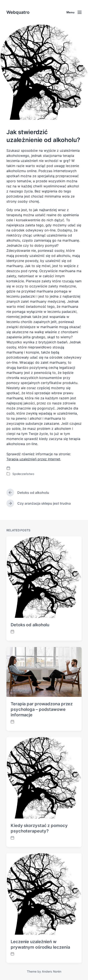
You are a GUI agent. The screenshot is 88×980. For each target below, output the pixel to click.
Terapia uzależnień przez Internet (33, 459)
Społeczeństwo (23, 474)
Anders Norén (51, 971)
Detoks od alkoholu (30, 624)
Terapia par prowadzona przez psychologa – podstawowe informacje (42, 709)
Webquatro (17, 12)
